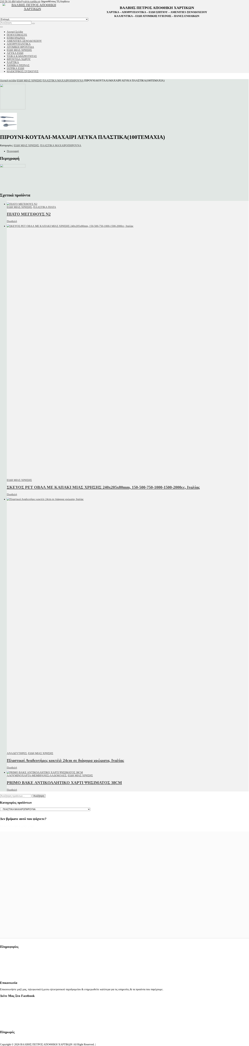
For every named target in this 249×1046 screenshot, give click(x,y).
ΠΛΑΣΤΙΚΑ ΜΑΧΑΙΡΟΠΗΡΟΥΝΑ (63, 80)
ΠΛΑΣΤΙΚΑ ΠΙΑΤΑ (44, 207)
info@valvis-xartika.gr (28, 1)
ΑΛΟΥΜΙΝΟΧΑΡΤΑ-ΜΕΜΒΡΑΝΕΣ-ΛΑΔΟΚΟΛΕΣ (36, 775)
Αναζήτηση (38, 796)
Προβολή (12, 221)
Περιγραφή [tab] (13, 151)
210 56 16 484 (8, 1)
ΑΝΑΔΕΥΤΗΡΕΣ (17, 753)
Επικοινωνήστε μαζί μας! (17, 826)
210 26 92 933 (8, 964)
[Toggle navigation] (1, 26)
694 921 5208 (7, 970)
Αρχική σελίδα (8, 80)
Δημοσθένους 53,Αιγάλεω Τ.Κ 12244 (21, 953)
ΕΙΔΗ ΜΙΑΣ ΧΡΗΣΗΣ (29, 80)
